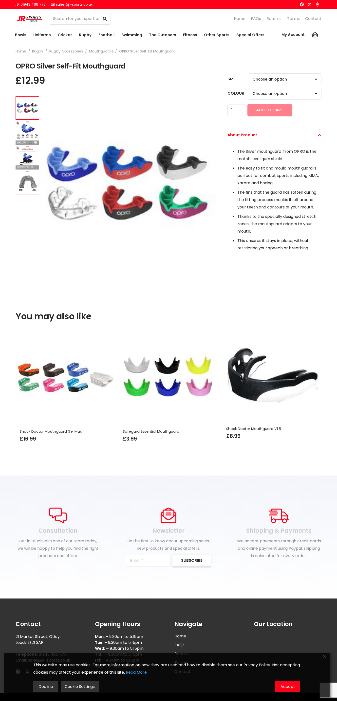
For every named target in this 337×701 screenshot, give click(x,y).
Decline (45, 686)
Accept (288, 686)
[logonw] (29, 18)
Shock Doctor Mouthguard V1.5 (185, 428)
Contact (313, 18)
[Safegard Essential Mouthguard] (101, 377)
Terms (293, 18)
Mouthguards (101, 51)
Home (239, 18)
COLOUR (235, 93)
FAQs (256, 18)
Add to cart (269, 110)
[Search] (105, 19)
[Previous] (20, 388)
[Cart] (314, 34)
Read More (136, 672)
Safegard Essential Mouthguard (83, 431)
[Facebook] (302, 4)
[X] (310, 4)
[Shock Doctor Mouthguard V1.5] (204, 376)
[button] (208, 104)
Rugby (37, 51)
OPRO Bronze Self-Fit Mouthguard (291, 431)
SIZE (231, 79)
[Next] (316, 388)
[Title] (317, 4)
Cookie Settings (80, 686)
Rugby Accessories (66, 51)
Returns (273, 18)
